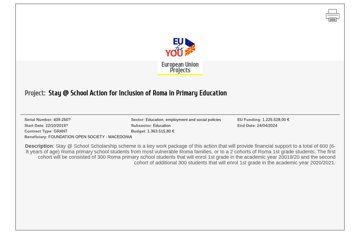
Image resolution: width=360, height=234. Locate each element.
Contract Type (37, 131)
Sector (137, 120)
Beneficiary (35, 137)
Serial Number (37, 120)
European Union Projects (180, 67)
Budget (138, 131)
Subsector (141, 125)
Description (39, 146)
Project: (37, 93)
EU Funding (248, 120)
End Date (246, 125)
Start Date (33, 125)
